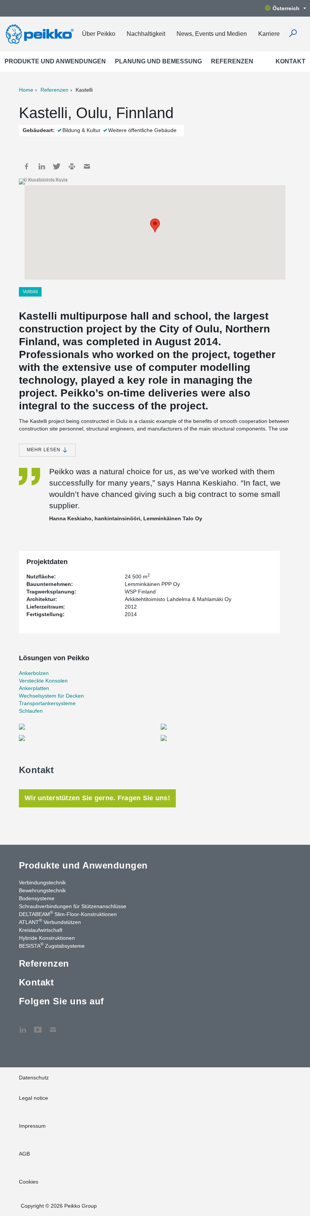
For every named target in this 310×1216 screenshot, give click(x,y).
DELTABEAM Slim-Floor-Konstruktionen (68, 913)
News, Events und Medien (212, 34)
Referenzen (232, 61)
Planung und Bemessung (158, 61)
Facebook (26, 166)
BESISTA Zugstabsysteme (52, 945)
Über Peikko (98, 34)
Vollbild (30, 291)
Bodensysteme (36, 898)
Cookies (28, 1182)
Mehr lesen (44, 449)
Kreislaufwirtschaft (40, 930)
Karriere (269, 34)
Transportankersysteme (47, 703)
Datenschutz (34, 1078)
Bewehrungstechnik (42, 890)
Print (72, 166)
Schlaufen (31, 711)
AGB (24, 1154)
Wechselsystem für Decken (51, 696)
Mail (87, 166)
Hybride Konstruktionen (47, 938)
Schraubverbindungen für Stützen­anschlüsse (72, 906)
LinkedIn (41, 166)
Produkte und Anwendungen (55, 61)
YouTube (38, 1026)
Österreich (286, 8)
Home (26, 90)
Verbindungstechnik (42, 882)
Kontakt (290, 61)
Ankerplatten (34, 688)
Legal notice (33, 1098)
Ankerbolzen (34, 673)
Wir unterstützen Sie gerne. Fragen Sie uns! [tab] (97, 798)
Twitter (56, 166)
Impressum (32, 1126)
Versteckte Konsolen (43, 681)
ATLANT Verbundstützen (50, 921)
